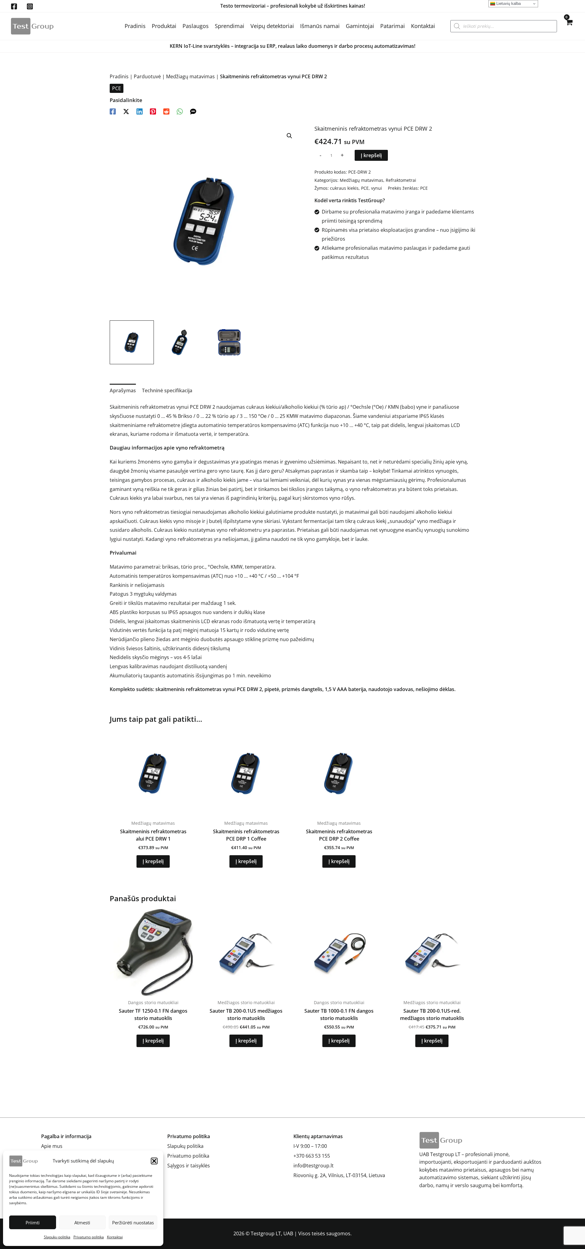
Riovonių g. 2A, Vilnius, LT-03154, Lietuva (339, 1175)
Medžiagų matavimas (190, 76)
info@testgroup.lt (313, 1165)
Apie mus (51, 1146)
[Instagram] (30, 6)
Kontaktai (115, 1237)
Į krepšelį (371, 155)
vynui (376, 188)
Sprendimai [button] (229, 26)
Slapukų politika (57, 1237)
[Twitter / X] (126, 111)
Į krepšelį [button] (153, 861)
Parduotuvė (147, 76)
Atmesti (82, 1222)
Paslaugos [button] (196, 26)
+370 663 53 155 (311, 1155)
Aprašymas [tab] (123, 390)
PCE (116, 88)
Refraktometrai (401, 180)
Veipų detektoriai (272, 26)
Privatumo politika (88, 1237)
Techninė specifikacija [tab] (167, 390)
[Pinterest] (153, 111)
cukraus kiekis (344, 188)
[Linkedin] (139, 111)
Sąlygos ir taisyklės (188, 1165)
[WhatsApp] (180, 111)
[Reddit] (166, 111)
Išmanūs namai (320, 26)
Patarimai (392, 26)
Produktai (164, 26)
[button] (154, 1161)
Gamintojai (360, 26)
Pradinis (135, 26)
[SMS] (193, 111)
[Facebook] (14, 6)
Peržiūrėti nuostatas (133, 1222)
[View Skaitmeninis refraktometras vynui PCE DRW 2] (132, 342)
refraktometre (163, 425)
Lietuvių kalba (508, 3)
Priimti (33, 1222)
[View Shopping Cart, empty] (568, 26)
